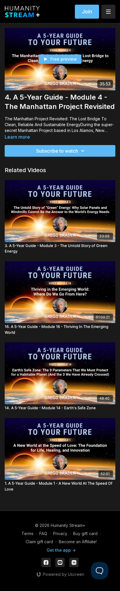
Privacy (60, 533)
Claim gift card (39, 541)
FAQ (43, 533)
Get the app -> (61, 550)
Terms (27, 533)
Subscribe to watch (57, 151)
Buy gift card (85, 533)
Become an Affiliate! (78, 541)
